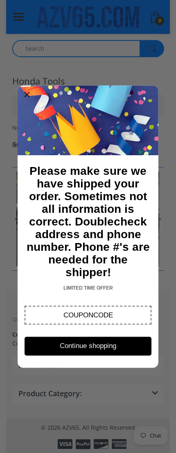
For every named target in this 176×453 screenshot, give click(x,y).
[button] (88, 315)
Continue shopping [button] (88, 346)
